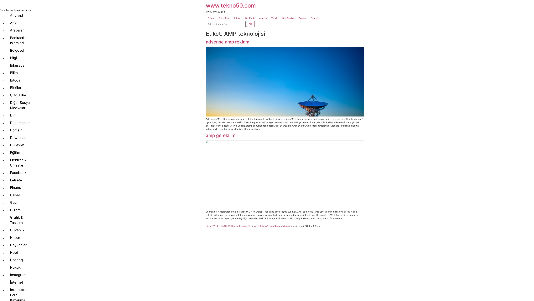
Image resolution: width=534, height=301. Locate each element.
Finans (15, 187)
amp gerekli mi (221, 135)
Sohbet (314, 18)
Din (12, 115)
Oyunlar (302, 18)
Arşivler (263, 18)
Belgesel (17, 50)
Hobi (14, 252)
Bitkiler (15, 88)
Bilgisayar (18, 65)
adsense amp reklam (227, 42)
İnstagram (18, 275)
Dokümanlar (20, 123)
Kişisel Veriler (213, 226)
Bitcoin (15, 80)
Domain (16, 130)
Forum (211, 18)
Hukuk (15, 267)
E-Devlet (17, 145)
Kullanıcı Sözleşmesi (248, 226)
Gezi (14, 202)
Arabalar (17, 30)
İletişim (237, 18)
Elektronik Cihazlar (18, 162)
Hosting (16, 260)
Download (18, 138)
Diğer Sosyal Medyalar (20, 105)
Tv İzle (274, 18)
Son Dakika (288, 18)
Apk (13, 23)
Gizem (15, 210)
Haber (15, 238)
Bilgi (13, 58)
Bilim (14, 73)
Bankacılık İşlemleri (18, 40)
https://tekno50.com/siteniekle (276, 226)
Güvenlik (17, 230)
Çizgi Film (18, 95)
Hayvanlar (18, 245)
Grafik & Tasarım (16, 220)
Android (16, 15)
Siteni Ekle (224, 18)
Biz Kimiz (250, 18)
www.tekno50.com (231, 5)
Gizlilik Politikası (229, 226)
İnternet (16, 282)
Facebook (18, 173)
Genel (15, 195)
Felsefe (16, 180)
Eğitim (15, 153)
